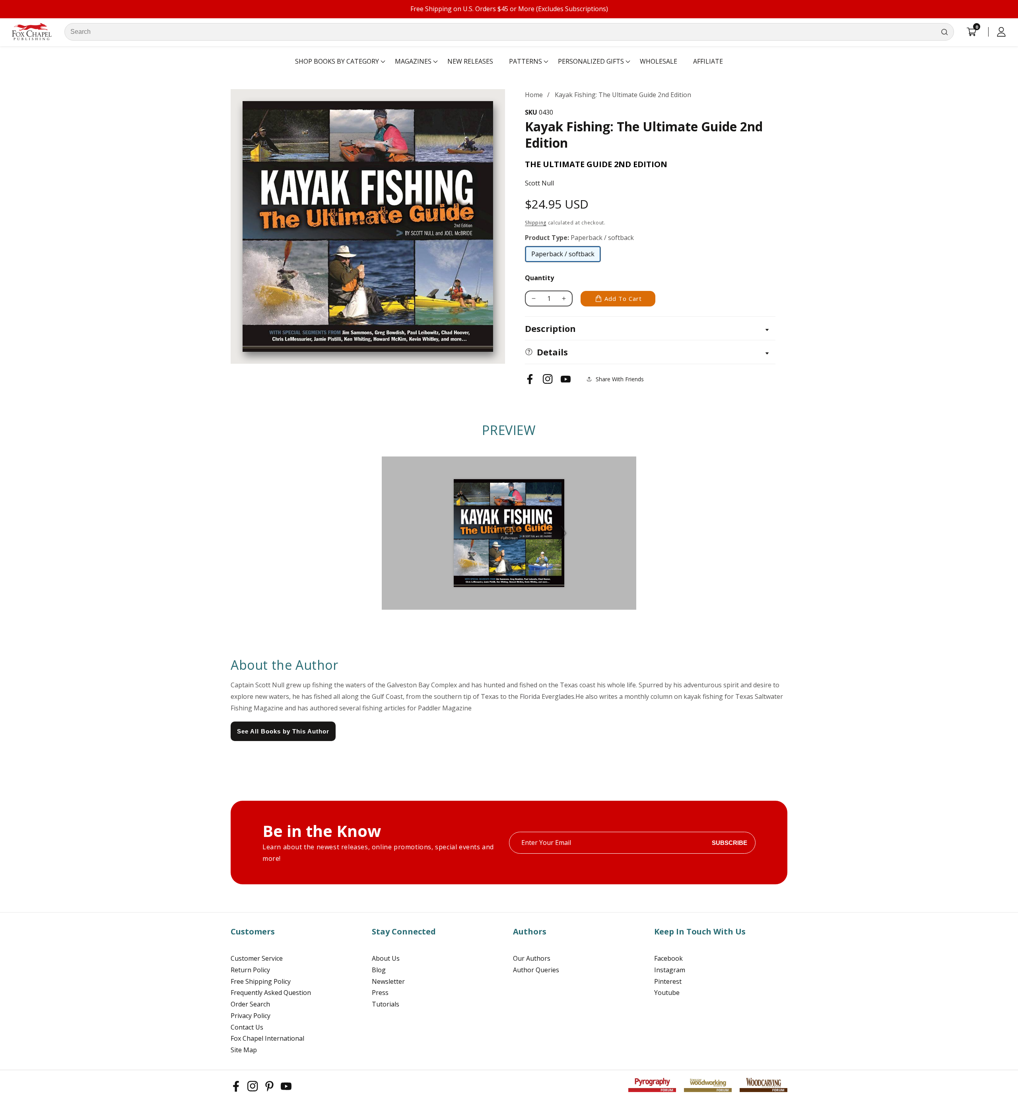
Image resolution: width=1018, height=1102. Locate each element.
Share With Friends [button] (620, 379)
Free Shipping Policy (261, 981)
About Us (386, 958)
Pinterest (668, 981)
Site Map (244, 1049)
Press (380, 992)
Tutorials (385, 1004)
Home (534, 94)
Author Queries (536, 969)
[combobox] (509, 32)
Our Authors (531, 958)
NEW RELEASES (470, 61)
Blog (379, 969)
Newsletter (388, 981)
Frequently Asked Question (271, 992)
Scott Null (539, 183)
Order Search (250, 1004)
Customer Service (257, 958)
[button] (337, 61)
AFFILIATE (708, 61)
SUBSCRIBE (729, 842)
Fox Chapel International (267, 1038)
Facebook (668, 958)
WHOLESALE (658, 61)
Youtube (667, 992)
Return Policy (250, 969)
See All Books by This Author (283, 731)
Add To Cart (623, 298)
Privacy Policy (250, 1015)
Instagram (669, 969)
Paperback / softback (562, 256)
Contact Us (247, 1027)
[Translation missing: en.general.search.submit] (944, 32)
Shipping (535, 222)
